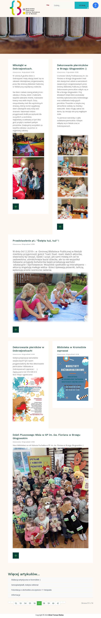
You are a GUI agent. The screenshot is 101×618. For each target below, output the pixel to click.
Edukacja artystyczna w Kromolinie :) (26, 580)
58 (44, 603)
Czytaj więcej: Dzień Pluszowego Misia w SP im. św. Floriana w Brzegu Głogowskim (16, 555)
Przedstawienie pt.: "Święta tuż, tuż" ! (36, 240)
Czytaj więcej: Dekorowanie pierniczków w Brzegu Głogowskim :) (60, 227)
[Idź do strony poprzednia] (12, 602)
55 (30, 603)
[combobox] (63, 5)
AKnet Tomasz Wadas (56, 615)
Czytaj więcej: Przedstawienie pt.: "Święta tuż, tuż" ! (16, 330)
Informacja (15, 595)
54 (25, 603)
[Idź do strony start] (9, 602)
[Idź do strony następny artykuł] (61, 602)
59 (49, 603)
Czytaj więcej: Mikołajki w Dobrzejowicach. (16, 207)
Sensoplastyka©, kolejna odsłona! (24, 585)
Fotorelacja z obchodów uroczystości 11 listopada (31, 590)
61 (58, 603)
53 (21, 603)
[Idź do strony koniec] (64, 602)
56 (35, 603)
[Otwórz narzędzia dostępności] (96, 5)
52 (16, 603)
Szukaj (82, 5)
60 (53, 603)
